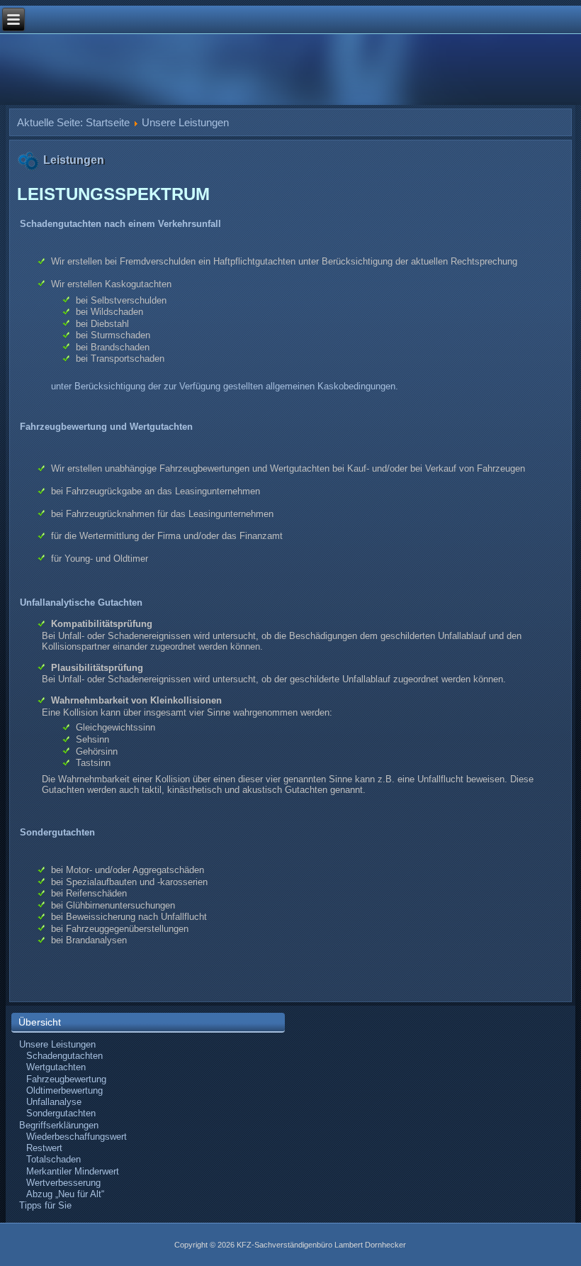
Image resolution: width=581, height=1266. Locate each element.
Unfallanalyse (53, 1101)
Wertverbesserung (63, 1182)
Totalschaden (53, 1159)
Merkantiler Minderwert (72, 1171)
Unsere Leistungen (57, 1044)
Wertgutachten (56, 1067)
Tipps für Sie (45, 1205)
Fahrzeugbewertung (66, 1079)
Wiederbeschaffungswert (76, 1136)
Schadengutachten (64, 1055)
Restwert (44, 1148)
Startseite (108, 122)
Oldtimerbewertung (64, 1090)
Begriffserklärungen (58, 1125)
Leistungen (73, 160)
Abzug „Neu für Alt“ (65, 1194)
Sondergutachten (61, 1113)
